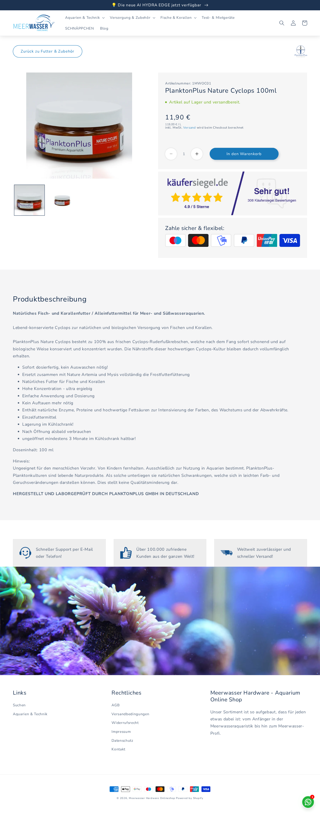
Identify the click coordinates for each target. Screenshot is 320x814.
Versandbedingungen (130, 713)
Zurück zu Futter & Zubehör (47, 51)
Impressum (121, 731)
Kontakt (118, 749)
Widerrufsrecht (125, 722)
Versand (189, 128)
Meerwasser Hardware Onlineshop (152, 798)
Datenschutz (122, 740)
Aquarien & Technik (30, 713)
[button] (84, 17)
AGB (115, 705)
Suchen (19, 705)
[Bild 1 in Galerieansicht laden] (29, 200)
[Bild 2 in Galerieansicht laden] (62, 200)
